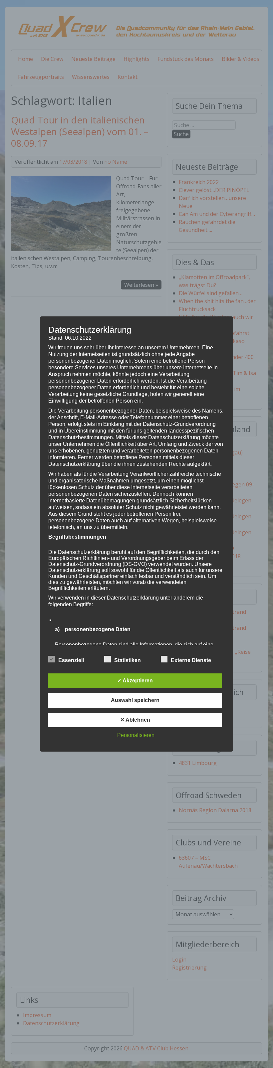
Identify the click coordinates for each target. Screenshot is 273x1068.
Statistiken (127, 660)
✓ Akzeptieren (135, 680)
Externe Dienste (191, 660)
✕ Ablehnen (135, 720)
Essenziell (71, 660)
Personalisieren (135, 735)
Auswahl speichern (135, 700)
